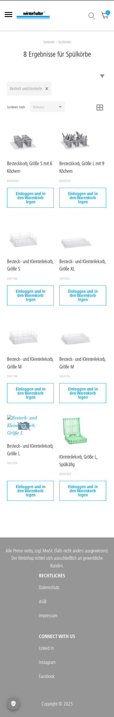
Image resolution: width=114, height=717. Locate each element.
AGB (42, 601)
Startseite (48, 42)
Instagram (47, 662)
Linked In (46, 648)
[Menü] (9, 15)
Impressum (48, 615)
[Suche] (92, 15)
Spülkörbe (64, 42)
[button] (29, 89)
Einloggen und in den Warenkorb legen (30, 197)
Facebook (47, 676)
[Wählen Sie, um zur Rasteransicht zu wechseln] (100, 107)
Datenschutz (49, 587)
